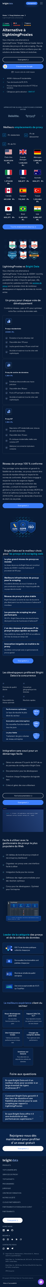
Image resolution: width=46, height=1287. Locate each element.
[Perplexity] (8, 1239)
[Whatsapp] (3, 1248)
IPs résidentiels (14, 135)
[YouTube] (8, 1230)
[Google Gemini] (12, 1239)
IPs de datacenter (34, 135)
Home (5, 15)
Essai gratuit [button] (32, 3)
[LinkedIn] (3, 1230)
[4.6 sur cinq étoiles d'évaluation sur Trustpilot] (6, 24)
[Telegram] (12, 1248)
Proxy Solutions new (17, 15)
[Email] (8, 1248)
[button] (13, 1220)
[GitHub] (12, 1230)
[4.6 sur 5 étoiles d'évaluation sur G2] (17, 24)
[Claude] (16, 1239)
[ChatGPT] (3, 1239)
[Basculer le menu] (42, 4)
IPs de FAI (12, 144)
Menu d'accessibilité (10, 1283)
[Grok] (21, 1239)
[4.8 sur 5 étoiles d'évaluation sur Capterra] (27, 24)
